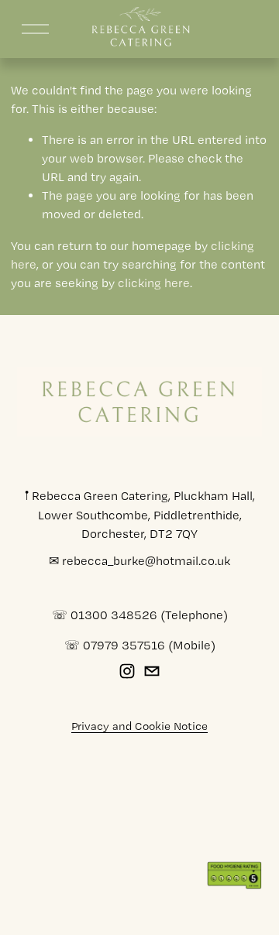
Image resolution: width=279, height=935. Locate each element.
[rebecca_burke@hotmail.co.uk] (152, 671)
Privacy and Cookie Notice (139, 726)
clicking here (154, 283)
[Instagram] (127, 671)
